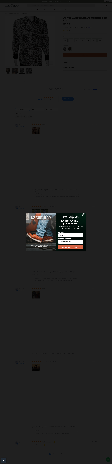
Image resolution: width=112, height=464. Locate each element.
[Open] (3, 460)
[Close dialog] (83, 215)
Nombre (61, 232)
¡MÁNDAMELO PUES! (71, 247)
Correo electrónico (64, 238)
